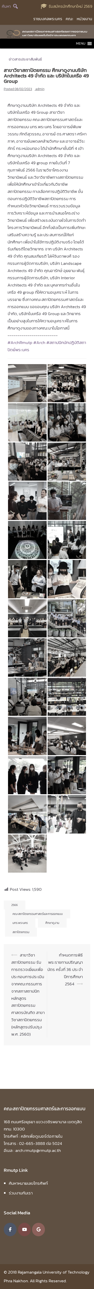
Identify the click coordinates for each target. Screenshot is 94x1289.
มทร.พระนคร (20, 923)
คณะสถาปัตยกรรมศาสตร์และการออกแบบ (38, 914)
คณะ (69, 19)
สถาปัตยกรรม (21, 932)
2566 (14, 905)
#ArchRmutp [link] (20, 342)
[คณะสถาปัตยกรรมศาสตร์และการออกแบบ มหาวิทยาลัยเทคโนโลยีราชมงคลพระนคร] (47, 33)
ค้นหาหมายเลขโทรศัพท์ (28, 1183)
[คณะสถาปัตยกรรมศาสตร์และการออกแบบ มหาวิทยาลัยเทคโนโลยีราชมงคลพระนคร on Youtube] (24, 1229)
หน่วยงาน (84, 19)
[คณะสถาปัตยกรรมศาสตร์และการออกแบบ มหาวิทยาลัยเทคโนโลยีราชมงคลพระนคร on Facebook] (10, 1229)
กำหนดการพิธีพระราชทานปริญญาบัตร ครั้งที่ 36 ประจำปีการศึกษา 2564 (65, 969)
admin (39, 89)
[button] (80, 44)
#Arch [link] (39, 342)
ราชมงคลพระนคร (47, 19)
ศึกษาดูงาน (52, 923)
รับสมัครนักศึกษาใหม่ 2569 (70, 6)
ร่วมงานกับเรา (21, 1193)
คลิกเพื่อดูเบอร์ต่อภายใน (41, 1136)
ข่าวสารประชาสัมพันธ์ (25, 59)
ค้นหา (6, 6)
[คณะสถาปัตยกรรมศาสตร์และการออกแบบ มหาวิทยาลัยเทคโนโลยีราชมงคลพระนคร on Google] (38, 1229)
